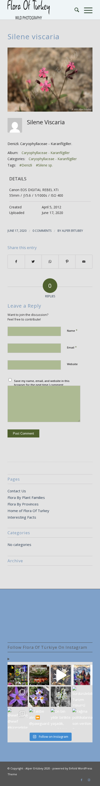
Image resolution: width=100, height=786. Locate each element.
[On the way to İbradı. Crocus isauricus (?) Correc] (39, 697)
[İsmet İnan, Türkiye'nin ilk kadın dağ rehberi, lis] (82, 675)
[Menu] (85, 9)
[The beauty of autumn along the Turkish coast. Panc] (61, 675)
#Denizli (25, 165)
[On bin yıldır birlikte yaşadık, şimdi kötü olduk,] (61, 718)
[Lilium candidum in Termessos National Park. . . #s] (61, 697)
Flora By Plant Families (26, 497)
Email (72, 347)
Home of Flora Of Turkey (28, 510)
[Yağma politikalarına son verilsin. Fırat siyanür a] (82, 718)
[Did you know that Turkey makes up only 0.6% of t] (39, 675)
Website (72, 364)
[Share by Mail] (83, 261)
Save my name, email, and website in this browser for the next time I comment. (41, 383)
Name (72, 330)
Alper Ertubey (72, 231)
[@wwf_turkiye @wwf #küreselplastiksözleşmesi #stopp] (18, 718)
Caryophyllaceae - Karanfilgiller (46, 152)
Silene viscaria (33, 36)
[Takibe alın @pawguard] (39, 718)
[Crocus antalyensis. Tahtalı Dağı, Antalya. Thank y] (18, 697)
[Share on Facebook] (16, 261)
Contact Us (17, 490)
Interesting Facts (22, 517)
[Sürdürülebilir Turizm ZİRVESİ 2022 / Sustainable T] (82, 697)
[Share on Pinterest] (67, 261)
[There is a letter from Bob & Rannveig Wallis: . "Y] (18, 675)
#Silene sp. (44, 165)
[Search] (74, 9)
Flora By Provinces (23, 504)
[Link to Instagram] (88, 780)
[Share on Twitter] (33, 261)
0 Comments (42, 231)
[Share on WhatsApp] (50, 261)
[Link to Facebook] (81, 780)
